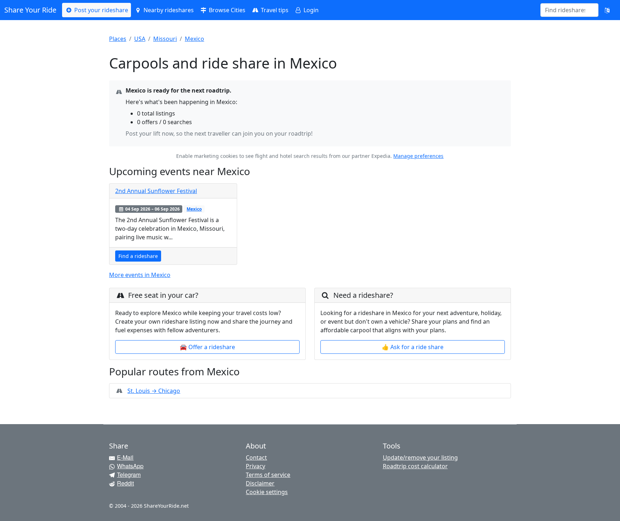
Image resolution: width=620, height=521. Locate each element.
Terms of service (268, 475)
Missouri (165, 39)
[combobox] (565, 10)
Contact (256, 457)
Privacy (255, 466)
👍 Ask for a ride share (412, 347)
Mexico (194, 39)
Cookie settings (267, 492)
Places (117, 39)
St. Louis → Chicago (153, 391)
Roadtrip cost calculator (415, 466)
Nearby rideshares (168, 10)
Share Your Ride (30, 10)
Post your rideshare (100, 10)
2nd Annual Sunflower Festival (156, 191)
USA (139, 39)
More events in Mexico (139, 275)
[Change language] (607, 10)
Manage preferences (418, 155)
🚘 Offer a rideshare (207, 347)
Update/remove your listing (420, 457)
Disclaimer (260, 483)
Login (310, 10)
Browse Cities (226, 10)
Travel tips (273, 10)
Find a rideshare (138, 256)
